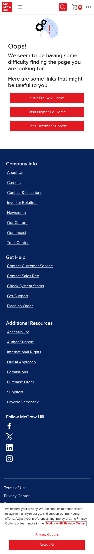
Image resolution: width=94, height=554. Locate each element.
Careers (14, 183)
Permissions (17, 372)
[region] (47, 528)
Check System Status (25, 286)
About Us (15, 173)
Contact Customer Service (30, 266)
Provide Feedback (23, 402)
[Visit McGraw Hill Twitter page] (9, 436)
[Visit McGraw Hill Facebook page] (9, 426)
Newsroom (16, 213)
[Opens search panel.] (63, 7)
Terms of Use (15, 488)
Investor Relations (22, 203)
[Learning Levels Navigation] (20, 7)
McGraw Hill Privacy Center (66, 523)
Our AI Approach (21, 362)
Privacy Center (17, 496)
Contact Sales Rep (23, 276)
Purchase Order (20, 382)
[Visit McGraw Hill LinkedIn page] (9, 447)
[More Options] (88, 7)
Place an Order (20, 306)
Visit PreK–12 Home (47, 98)
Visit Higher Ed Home (47, 112)
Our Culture (17, 223)
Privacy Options (47, 534)
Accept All (47, 544)
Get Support (17, 296)
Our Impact (16, 233)
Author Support (20, 342)
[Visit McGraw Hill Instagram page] (9, 458)
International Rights (24, 352)
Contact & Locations (24, 193)
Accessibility (18, 332)
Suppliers (15, 392)
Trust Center (18, 243)
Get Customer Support (47, 126)
